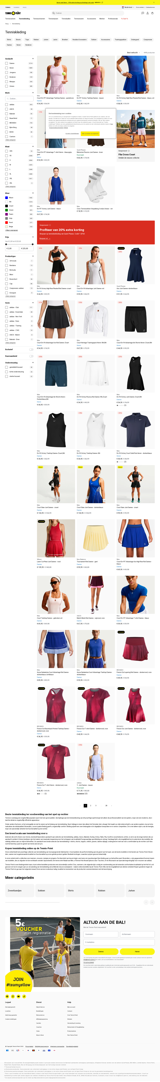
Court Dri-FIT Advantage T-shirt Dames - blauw (133, 618)
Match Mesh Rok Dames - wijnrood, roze (91, 618)
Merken (102, 19)
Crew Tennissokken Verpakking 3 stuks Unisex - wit (95, 209)
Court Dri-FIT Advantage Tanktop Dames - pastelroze (55, 98)
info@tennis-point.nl (89, 959)
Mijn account (71, 1007)
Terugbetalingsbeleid (72, 1046)
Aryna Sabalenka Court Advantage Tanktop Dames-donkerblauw (94, 673)
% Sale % (124, 19)
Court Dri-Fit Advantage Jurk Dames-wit (90, 288)
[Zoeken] (53, 13)
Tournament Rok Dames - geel (87, 561)
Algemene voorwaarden (57, 1046)
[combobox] (87, 13)
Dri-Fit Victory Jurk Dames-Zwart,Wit (129, 397)
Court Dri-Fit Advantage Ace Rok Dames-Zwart (53, 343)
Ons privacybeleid (88, 962)
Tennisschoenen (39, 19)
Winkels (69, 1019)
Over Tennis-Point (72, 1015)
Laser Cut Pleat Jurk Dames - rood (49, 561)
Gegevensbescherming (56, 128)
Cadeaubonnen (150, 7)
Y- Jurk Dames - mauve (85, 785)
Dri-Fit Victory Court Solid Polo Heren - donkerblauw (134, 453)
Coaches (38, 1027)
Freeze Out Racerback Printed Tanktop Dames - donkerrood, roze (53, 730)
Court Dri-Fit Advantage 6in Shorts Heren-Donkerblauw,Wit (51, 398)
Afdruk (66, 128)
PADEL (25, 7)
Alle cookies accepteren (90, 133)
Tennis (7, 7)
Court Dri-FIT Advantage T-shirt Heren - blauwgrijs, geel (54, 153)
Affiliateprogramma (42, 1019)
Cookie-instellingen (10, 1019)
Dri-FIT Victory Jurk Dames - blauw (49, 209)
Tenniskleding (24, 19)
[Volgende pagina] (111, 805)
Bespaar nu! (44, 238)
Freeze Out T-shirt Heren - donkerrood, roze (52, 785)
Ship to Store (40, 1035)
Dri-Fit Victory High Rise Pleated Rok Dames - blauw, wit (135, 98)
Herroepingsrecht (10, 1007)
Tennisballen (66, 19)
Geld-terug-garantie (11, 1015)
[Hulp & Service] (142, 13)
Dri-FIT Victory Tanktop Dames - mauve (90, 98)
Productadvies (71, 1031)
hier (112, 124)
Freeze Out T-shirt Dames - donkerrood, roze (92, 729)
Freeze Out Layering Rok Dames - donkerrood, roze (134, 672)
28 (106, 805)
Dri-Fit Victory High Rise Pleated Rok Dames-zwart (54, 288)
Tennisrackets (10, 19)
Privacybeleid (29, 1046)
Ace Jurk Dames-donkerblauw (127, 288)
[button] (146, 902)
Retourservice (40, 1015)
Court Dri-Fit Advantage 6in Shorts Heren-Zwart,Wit (134, 343)
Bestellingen (39, 1011)
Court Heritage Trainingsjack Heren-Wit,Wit (91, 343)
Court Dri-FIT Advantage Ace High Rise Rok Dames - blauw (134, 563)
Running (16, 7)
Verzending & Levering (73, 1023)
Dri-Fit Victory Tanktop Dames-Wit (88, 453)
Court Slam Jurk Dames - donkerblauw (90, 507)
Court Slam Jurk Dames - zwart (47, 507)
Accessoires (91, 19)
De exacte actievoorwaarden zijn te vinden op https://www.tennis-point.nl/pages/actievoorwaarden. (35, 1078)
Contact (69, 1011)
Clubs (38, 1031)
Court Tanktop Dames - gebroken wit (49, 618)
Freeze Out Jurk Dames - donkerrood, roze (131, 729)
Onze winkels (140, 7)
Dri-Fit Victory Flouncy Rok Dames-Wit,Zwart (92, 397)
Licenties (7, 1011)
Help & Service (40, 1007)
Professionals (113, 19)
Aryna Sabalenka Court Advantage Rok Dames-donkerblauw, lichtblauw (53, 673)
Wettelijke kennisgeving (42, 1046)
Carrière (38, 1023)
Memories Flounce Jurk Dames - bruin (90, 152)
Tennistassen (53, 19)
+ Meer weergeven (10, 140)
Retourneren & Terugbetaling (75, 1027)
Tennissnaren (79, 19)
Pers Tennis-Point (72, 1035)
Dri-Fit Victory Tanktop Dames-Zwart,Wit (51, 453)
